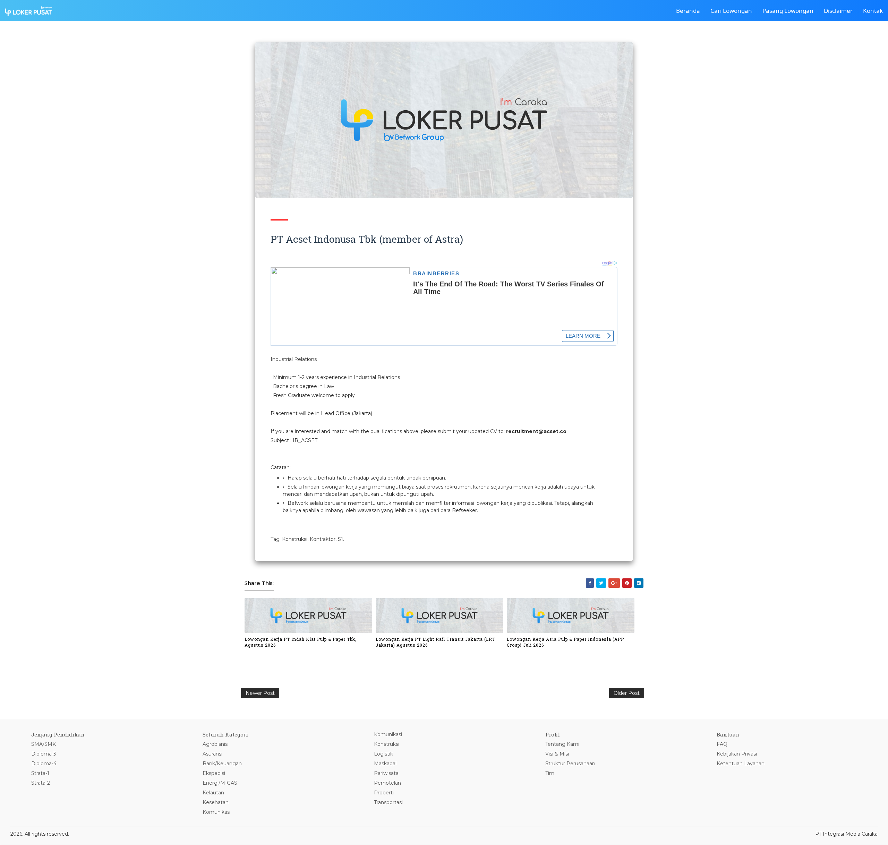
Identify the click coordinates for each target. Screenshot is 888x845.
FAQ (722, 744)
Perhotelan (387, 783)
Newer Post (260, 693)
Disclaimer (838, 11)
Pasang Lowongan (787, 11)
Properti (384, 793)
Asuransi (212, 754)
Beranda (688, 11)
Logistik (383, 754)
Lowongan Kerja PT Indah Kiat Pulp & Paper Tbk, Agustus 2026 (301, 642)
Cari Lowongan (731, 11)
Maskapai (385, 763)
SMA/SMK (43, 744)
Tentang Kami (562, 744)
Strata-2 (40, 783)
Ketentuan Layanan (741, 763)
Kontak (873, 11)
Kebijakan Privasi (737, 754)
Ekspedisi (214, 773)
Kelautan (213, 793)
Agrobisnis (215, 744)
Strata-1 (40, 773)
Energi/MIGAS (220, 783)
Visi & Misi (557, 754)
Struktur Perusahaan (570, 763)
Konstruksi (386, 744)
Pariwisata (386, 773)
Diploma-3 (43, 754)
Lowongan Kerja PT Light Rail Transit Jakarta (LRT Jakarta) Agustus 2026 (435, 642)
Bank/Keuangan (222, 763)
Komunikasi (217, 812)
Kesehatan (216, 802)
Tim (549, 773)
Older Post (627, 693)
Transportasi (388, 802)
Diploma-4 (44, 763)
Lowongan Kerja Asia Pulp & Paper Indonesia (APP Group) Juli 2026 (565, 642)
